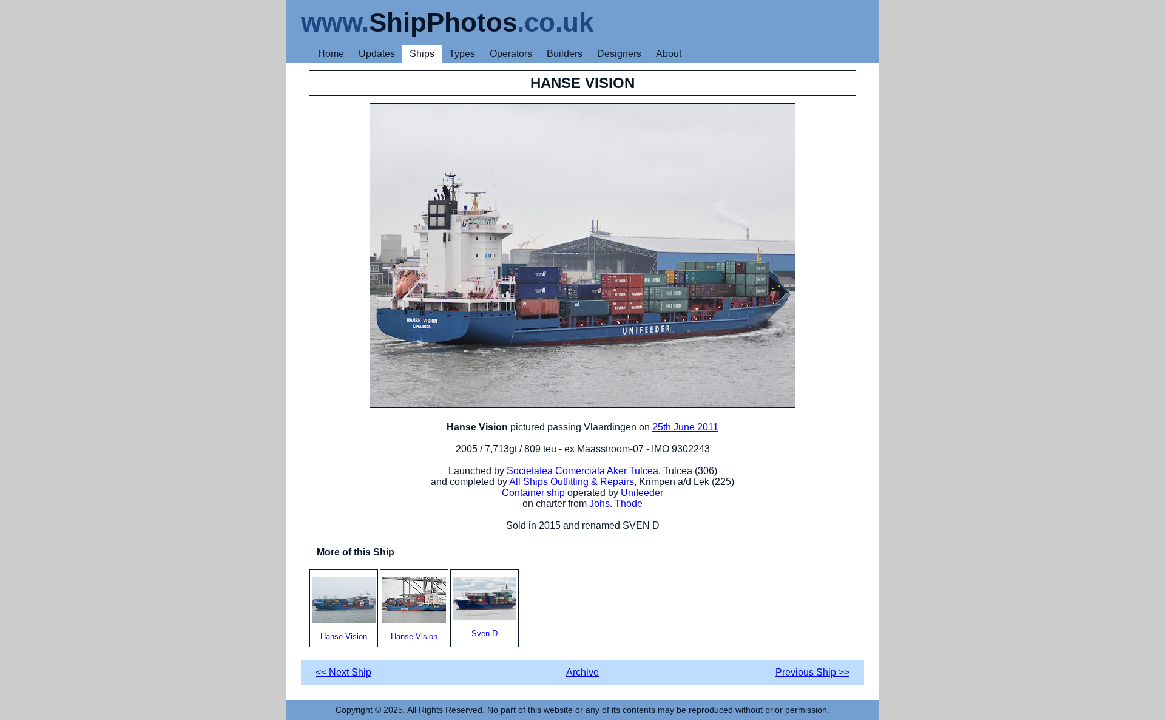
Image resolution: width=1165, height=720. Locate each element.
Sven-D (484, 633)
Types (462, 54)
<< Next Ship (343, 672)
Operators (511, 54)
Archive (582, 672)
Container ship (533, 492)
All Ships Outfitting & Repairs (571, 482)
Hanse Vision (343, 636)
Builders (564, 54)
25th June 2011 (685, 427)
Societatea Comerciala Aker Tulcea (582, 471)
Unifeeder (642, 492)
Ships (422, 54)
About (668, 54)
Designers (619, 54)
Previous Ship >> (812, 672)
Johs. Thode (616, 503)
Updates (377, 54)
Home (331, 54)
